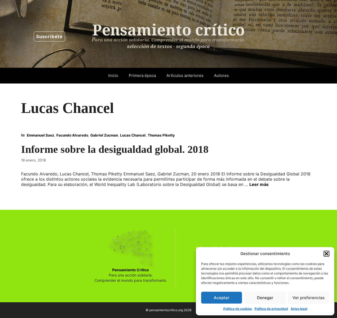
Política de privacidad (271, 309)
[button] (326, 253)
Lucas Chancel (133, 135)
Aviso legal (299, 309)
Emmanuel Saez (40, 135)
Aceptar (221, 297)
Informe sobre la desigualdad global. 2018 (115, 149)
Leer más (259, 184)
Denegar (265, 297)
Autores (221, 75)
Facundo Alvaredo (72, 135)
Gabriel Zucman (104, 135)
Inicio (113, 75)
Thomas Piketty (161, 135)
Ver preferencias (309, 297)
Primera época (142, 75)
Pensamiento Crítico (130, 270)
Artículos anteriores (185, 75)
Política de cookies (237, 309)
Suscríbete (49, 36)
